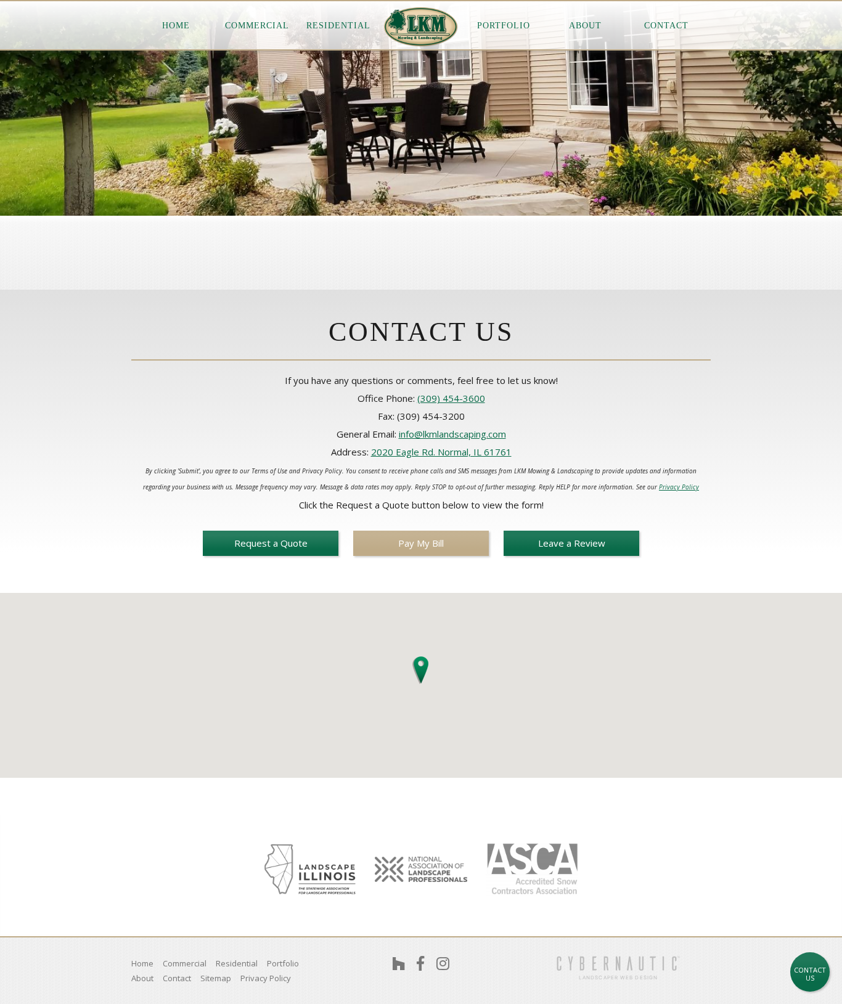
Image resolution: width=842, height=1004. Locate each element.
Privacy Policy (679, 487)
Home (176, 25)
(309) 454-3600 (451, 398)
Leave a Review (571, 543)
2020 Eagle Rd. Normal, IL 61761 (441, 452)
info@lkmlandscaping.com (452, 434)
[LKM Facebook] (420, 963)
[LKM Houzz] (398, 963)
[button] (421, 667)
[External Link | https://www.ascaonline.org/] (532, 869)
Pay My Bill (421, 543)
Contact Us (810, 973)
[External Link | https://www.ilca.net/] (310, 869)
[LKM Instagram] (442, 963)
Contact (666, 25)
